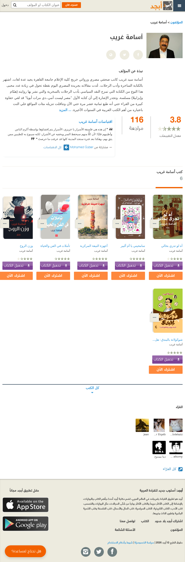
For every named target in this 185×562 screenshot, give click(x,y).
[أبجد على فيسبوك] (112, 552)
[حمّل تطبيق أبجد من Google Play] (25, 523)
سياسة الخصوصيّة (144, 542)
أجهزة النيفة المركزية (94, 246)
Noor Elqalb (159, 434)
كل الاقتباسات (53, 147)
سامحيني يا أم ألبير (133, 246)
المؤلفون (176, 22)
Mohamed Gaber (81, 147)
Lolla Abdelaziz (176, 434)
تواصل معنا (127, 521)
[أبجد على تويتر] (99, 552)
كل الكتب (92, 384)
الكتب (145, 521)
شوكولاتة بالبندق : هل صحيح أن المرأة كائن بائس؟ (167, 340)
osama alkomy (176, 456)
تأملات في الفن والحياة (55, 246)
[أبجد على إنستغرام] (85, 552)
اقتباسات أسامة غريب (95, 121)
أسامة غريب (176, 250)
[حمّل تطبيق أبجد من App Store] (25, 505)
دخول (5, 5)
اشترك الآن (166, 275)
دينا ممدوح (160, 456)
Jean (146, 434)
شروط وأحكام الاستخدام (120, 542)
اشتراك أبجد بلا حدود (169, 521)
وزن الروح (26, 246)
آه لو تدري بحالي (172, 246)
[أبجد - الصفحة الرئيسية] (155, 5)
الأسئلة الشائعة (125, 529)
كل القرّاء (170, 468)
